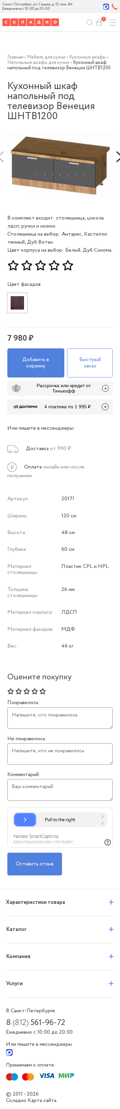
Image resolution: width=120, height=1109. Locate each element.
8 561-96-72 (35, 1023)
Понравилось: (23, 703)
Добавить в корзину (35, 362)
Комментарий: (23, 775)
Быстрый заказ (90, 362)
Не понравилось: (27, 739)
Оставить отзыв (35, 864)
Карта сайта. (42, 1100)
